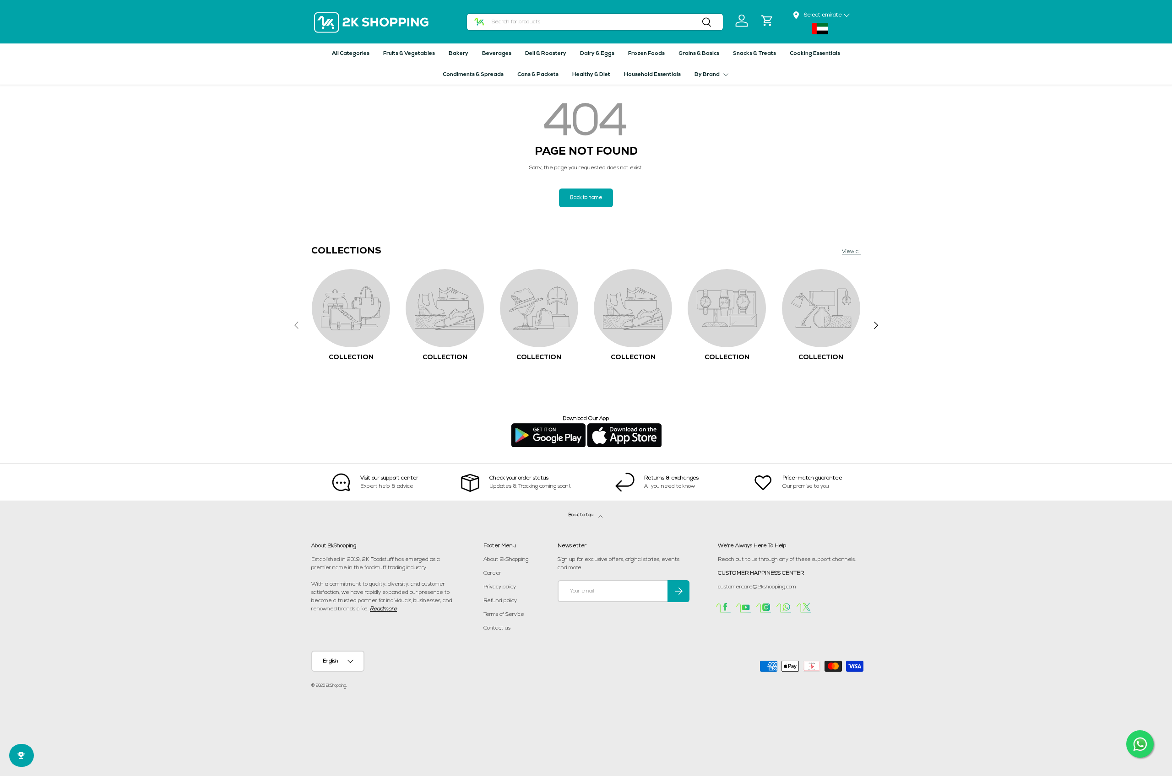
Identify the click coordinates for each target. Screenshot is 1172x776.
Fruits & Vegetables (409, 53)
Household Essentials (652, 74)
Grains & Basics (698, 53)
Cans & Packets (538, 74)
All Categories (350, 53)
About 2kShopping (505, 559)
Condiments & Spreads (473, 74)
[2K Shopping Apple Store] (624, 427)
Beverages (496, 53)
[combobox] (595, 22)
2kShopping (336, 686)
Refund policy (500, 601)
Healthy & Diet (591, 74)
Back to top (582, 514)
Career (492, 573)
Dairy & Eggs (597, 53)
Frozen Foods (646, 53)
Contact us (496, 628)
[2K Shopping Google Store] (548, 427)
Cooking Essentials (815, 53)
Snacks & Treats (754, 53)
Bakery (458, 53)
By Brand (707, 74)
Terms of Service (503, 614)
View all (851, 251)
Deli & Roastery (545, 53)
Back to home (586, 197)
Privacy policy (499, 587)
